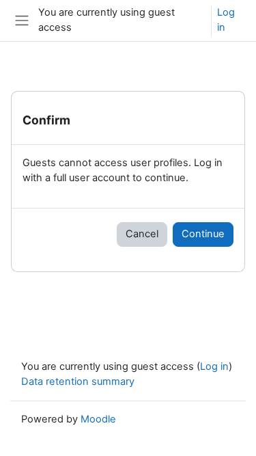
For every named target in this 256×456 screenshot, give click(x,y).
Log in (226, 19)
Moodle (98, 419)
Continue (203, 234)
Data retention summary (77, 381)
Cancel (142, 234)
